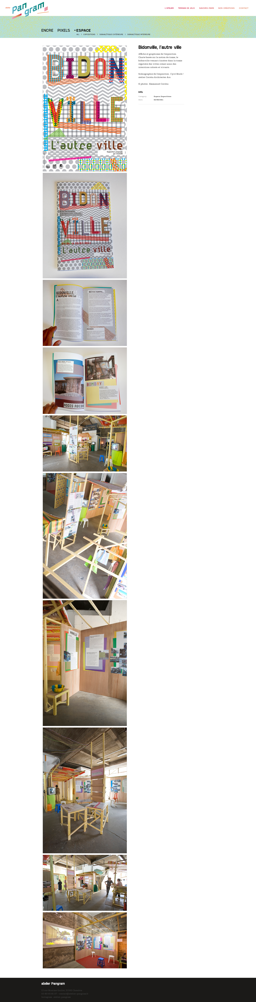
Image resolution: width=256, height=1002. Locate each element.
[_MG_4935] (85, 882)
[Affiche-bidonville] (85, 108)
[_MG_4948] (85, 940)
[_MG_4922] (85, 662)
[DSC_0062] (85, 225)
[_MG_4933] (85, 790)
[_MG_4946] (85, 535)
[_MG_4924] (85, 443)
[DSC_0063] (85, 312)
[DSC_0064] (85, 380)
